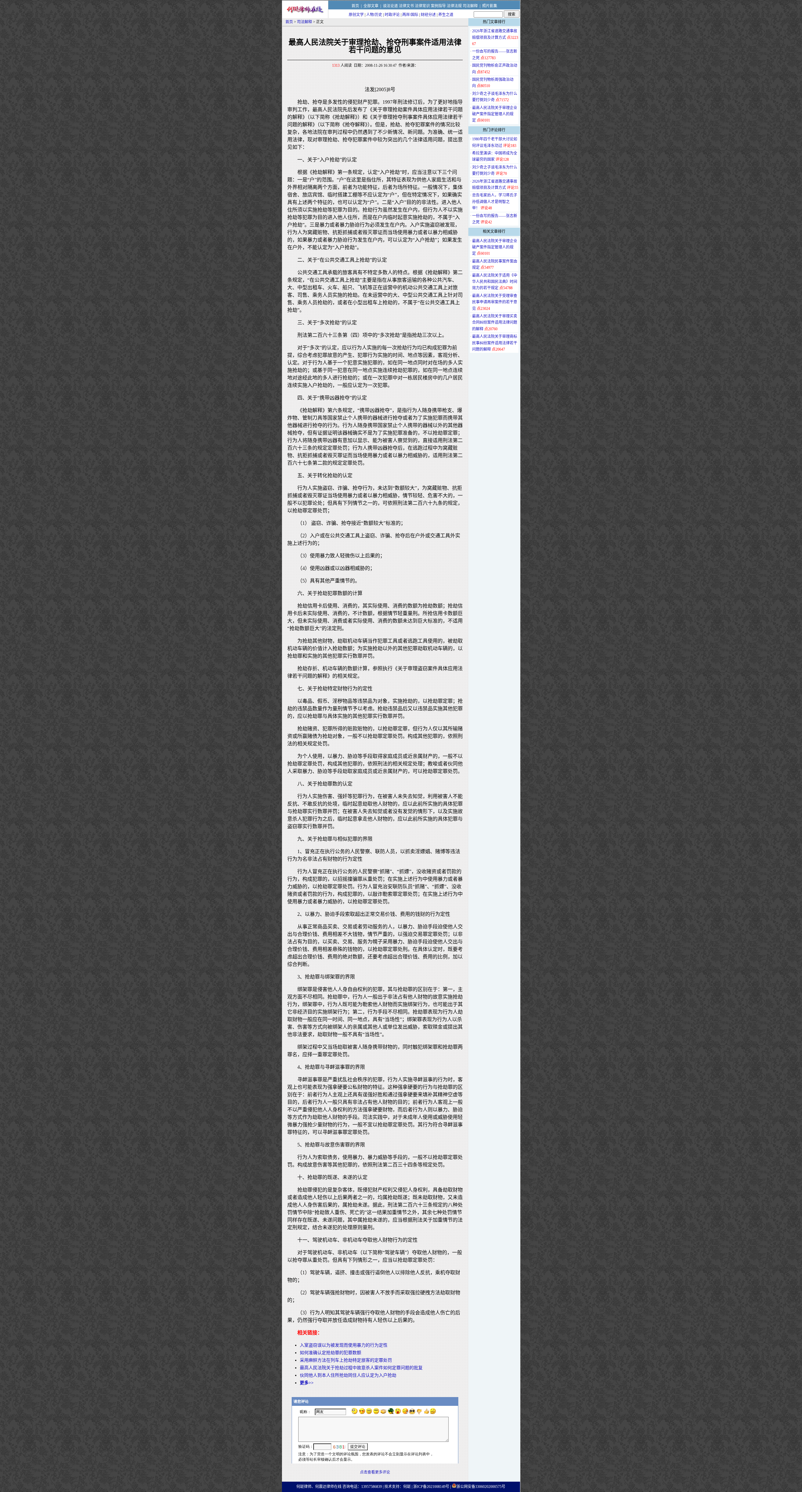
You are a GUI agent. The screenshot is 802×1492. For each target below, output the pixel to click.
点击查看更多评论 (375, 1472)
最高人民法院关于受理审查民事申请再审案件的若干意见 (494, 302)
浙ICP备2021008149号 (431, 1486)
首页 (355, 6)
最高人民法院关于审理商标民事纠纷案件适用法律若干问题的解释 (494, 343)
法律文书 (406, 6)
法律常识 (422, 6)
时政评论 (392, 15)
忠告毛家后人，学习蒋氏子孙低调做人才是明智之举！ (494, 201)
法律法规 (454, 6)
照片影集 (489, 6)
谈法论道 (390, 6)
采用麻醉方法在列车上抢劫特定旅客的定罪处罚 (346, 1360)
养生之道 (445, 15)
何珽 (407, 1486)
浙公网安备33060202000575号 (480, 1486)
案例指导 (438, 6)
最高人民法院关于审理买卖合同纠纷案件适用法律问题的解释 (494, 322)
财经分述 (428, 15)
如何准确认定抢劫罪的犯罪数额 (330, 1352)
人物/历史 (374, 15)
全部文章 (370, 6)
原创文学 (356, 15)
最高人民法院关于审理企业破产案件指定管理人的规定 (494, 114)
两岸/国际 (410, 15)
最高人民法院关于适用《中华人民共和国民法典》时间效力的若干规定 (494, 281)
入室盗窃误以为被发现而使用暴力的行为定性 (344, 1345)
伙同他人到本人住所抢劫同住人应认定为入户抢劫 (348, 1375)
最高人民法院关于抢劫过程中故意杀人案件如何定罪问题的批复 (361, 1367)
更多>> (307, 1382)
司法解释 (470, 6)
